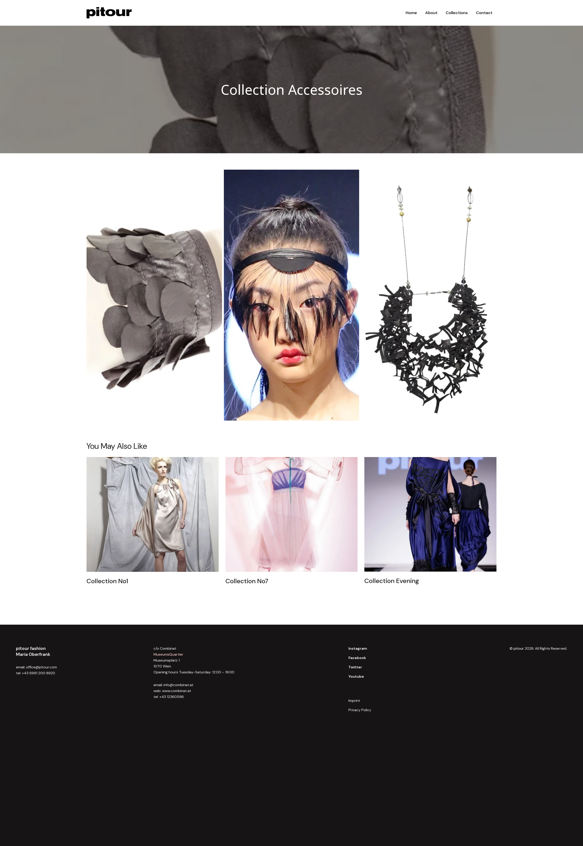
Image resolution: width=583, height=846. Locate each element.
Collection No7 (246, 581)
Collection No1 (107, 581)
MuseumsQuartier (168, 654)
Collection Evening (391, 581)
